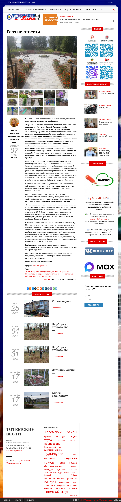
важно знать (70, 472)
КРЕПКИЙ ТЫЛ (105, 136)
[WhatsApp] (54, 288)
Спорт (74, 482)
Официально (14, 10)
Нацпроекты (55, 10)
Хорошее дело (62, 301)
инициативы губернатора (53, 274)
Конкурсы (73, 488)
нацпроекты (52, 443)
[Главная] (23, 17)
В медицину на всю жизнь (105, 123)
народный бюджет (47, 271)
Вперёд (115, 21)
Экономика (102, 148)
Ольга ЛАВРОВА (14, 132)
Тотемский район (32, 271)
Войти (110, 3)
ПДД (60, 472)
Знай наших (68, 462)
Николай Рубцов (60, 475)
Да (89, 296)
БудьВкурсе (53, 453)
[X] (35, 288)
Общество (102, 134)
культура (50, 482)
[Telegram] (56, 288)
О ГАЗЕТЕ (77, 10)
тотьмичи (50, 485)
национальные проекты (60, 478)
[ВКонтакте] (28, 288)
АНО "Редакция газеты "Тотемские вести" (18, 462)
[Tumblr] (48, 288)
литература (60, 436)
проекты (47, 436)
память (74, 467)
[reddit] (41, 288)
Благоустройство (40, 265)
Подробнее (56, 307)
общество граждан (44, 276)
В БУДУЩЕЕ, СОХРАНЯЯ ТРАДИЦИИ (104, 153)
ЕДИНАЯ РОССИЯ (67, 469)
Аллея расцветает (60, 394)
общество (61, 486)
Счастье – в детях (106, 93)
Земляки (72, 485)
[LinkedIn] (43, 288)
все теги (73, 495)
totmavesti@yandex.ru (98, 219)
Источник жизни (63, 370)
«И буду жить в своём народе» (78, 19)
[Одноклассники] (30, 288)
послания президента (54, 488)
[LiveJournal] (46, 288)
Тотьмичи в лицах (105, 91)
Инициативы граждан (34, 274)
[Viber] (51, 288)
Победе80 (49, 469)
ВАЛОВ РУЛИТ (105, 107)
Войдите (46, 280)
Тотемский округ (56, 492)
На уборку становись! (60, 325)
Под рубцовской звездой (35, 10)
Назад (112, 21)
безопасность (53, 466)
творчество (50, 472)
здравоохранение (53, 449)
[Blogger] (38, 288)
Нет (89, 299)
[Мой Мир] (33, 288)
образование (64, 482)
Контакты (97, 10)
